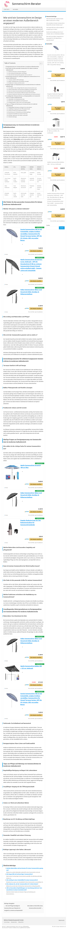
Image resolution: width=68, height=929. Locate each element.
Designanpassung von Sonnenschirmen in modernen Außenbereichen (22, 66)
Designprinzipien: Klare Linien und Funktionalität (19, 102)
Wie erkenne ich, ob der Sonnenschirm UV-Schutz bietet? (22, 884)
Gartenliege (7, 922)
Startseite (6, 9)
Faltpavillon (21, 922)
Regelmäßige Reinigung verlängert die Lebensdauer (20, 107)
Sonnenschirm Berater (26, 3)
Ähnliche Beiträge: (12, 116)
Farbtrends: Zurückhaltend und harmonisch (18, 100)
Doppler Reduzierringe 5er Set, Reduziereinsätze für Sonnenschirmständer (30, 523)
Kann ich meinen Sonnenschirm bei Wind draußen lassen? (21, 91)
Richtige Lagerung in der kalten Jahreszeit (18, 115)
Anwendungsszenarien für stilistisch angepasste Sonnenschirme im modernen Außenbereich (23, 77)
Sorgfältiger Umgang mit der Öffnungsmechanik (19, 108)
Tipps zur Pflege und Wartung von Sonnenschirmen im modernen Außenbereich (21, 104)
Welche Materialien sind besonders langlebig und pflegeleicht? (22, 89)
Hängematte (14, 922)
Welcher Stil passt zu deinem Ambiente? (17, 71)
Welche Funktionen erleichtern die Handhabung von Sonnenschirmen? (24, 94)
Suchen (48, 225)
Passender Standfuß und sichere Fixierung (17, 113)
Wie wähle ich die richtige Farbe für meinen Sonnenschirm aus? (22, 87)
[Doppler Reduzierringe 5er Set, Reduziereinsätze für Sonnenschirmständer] (56, 88)
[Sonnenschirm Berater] (6, 7)
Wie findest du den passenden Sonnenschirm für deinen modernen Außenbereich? (22, 69)
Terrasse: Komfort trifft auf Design (16, 79)
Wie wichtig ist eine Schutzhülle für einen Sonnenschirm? (22, 880)
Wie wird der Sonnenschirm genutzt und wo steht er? (20, 74)
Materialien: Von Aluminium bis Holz (16, 99)
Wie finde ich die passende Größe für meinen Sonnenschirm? (21, 92)
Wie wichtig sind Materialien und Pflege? (17, 73)
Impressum (61, 920)
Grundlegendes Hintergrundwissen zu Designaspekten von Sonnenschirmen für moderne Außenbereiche (23, 96)
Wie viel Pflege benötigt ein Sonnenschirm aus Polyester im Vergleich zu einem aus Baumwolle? (13, 908)
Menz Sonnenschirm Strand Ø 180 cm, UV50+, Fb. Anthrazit (55, 131)
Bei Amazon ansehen (36, 251)
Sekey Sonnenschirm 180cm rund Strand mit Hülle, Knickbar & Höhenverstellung (31, 292)
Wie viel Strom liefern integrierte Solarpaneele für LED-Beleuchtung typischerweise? (55, 38)
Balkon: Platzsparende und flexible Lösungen (18, 81)
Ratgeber (15, 9)
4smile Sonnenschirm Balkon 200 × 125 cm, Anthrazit (55, 163)
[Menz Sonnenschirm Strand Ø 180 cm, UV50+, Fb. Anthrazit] (56, 122)
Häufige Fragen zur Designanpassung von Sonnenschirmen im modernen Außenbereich (23, 85)
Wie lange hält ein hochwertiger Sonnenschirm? (19, 874)
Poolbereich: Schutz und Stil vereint (16, 82)
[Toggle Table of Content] (40, 63)
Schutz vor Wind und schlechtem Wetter (17, 110)
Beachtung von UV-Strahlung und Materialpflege (19, 112)
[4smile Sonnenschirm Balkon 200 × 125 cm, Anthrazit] (56, 156)
